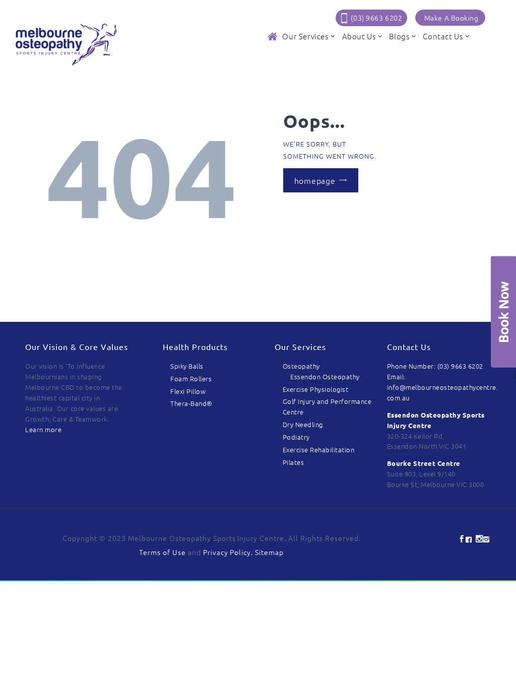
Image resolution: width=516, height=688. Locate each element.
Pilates (293, 462)
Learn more (43, 429)
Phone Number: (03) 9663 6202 (435, 366)
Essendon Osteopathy (325, 376)
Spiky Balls (187, 366)
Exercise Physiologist (316, 389)
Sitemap (269, 552)
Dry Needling (303, 424)
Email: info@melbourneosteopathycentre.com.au (442, 387)
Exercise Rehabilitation (319, 449)
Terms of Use (162, 552)
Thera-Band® (191, 403)
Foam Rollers (191, 378)
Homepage (315, 180)
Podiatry (296, 437)
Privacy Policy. (229, 552)
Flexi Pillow (188, 391)
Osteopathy (301, 366)
